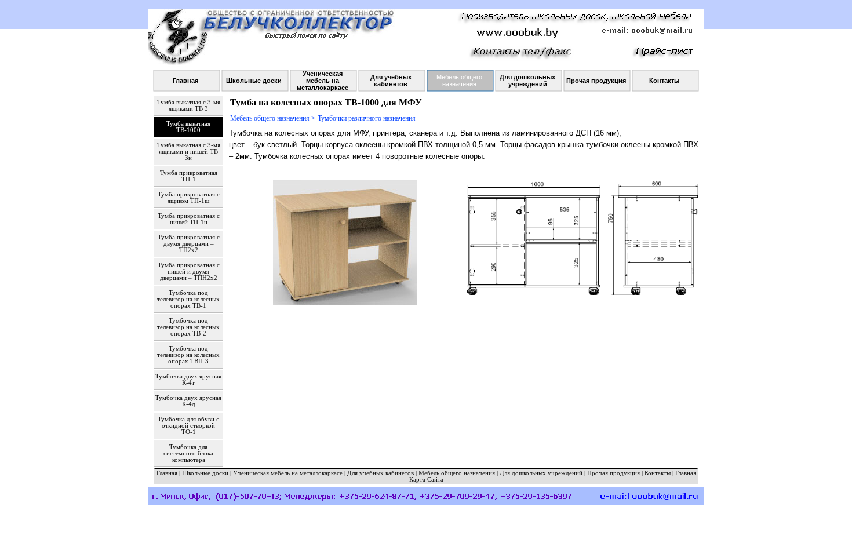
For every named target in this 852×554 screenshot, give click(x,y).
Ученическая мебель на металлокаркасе (288, 473)
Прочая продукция (613, 473)
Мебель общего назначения (456, 473)
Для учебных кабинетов (380, 473)
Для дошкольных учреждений (541, 473)
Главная (166, 473)
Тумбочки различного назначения (367, 118)
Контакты (658, 473)
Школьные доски (205, 473)
